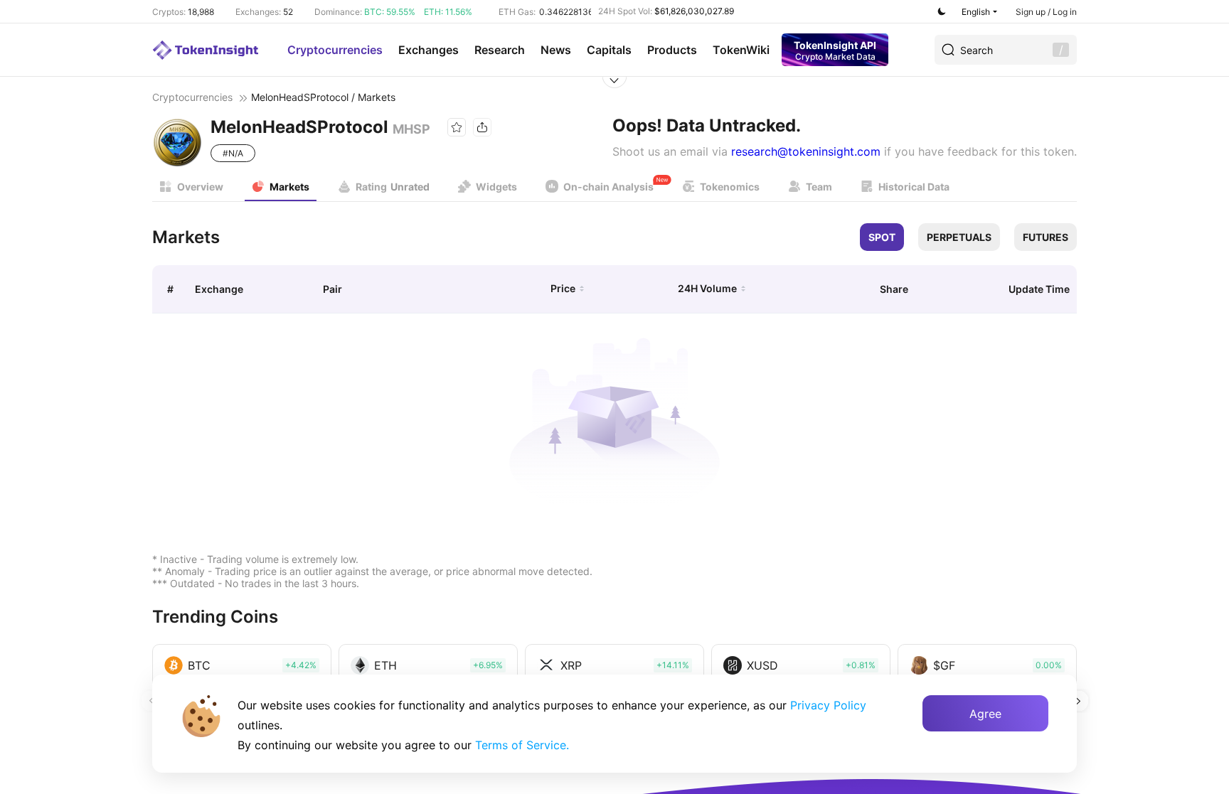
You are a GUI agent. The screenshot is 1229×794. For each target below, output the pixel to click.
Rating (393, 187)
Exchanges (428, 50)
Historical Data (913, 187)
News (556, 50)
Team (819, 187)
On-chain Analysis (608, 187)
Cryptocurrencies (335, 50)
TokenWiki (741, 50)
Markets (289, 187)
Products (672, 50)
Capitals (609, 50)
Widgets (496, 187)
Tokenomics (730, 187)
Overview (200, 187)
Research (499, 50)
